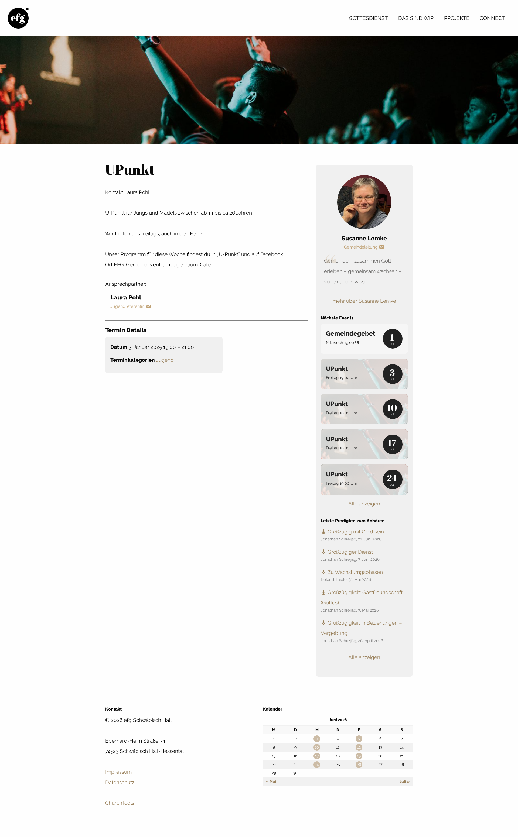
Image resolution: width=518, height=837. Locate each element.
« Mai (271, 781)
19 (359, 756)
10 (317, 747)
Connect (492, 18)
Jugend (165, 360)
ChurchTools (119, 803)
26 (359, 764)
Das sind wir (416, 18)
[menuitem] (368, 18)
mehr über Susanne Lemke (364, 301)
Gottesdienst (368, 18)
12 (359, 747)
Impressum (118, 772)
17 (317, 756)
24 (317, 764)
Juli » (405, 781)
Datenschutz (119, 782)
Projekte (456, 18)
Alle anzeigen (364, 504)
